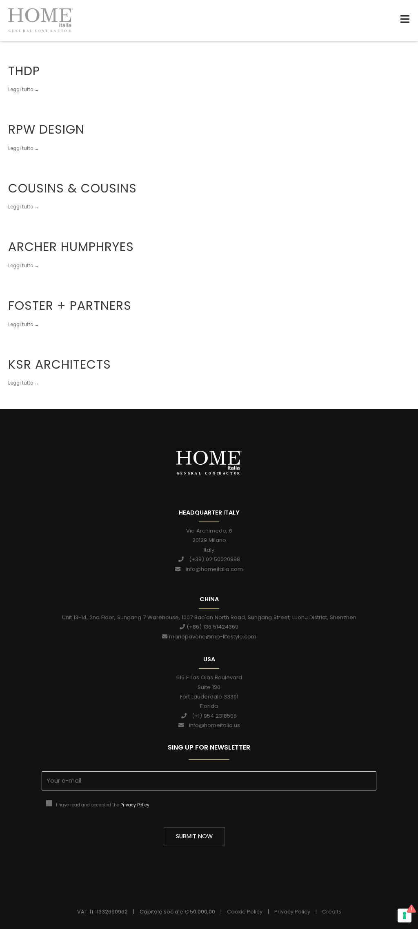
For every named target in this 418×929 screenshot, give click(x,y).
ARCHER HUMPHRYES (71, 246)
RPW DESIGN (46, 129)
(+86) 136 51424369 (211, 627)
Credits (331, 911)
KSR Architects (59, 364)
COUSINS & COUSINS (72, 188)
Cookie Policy (244, 911)
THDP (24, 71)
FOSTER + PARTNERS (69, 305)
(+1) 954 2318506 (212, 716)
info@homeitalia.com (211, 569)
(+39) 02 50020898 (212, 559)
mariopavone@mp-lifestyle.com (211, 636)
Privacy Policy (134, 805)
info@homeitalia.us (212, 725)
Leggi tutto (20, 87)
